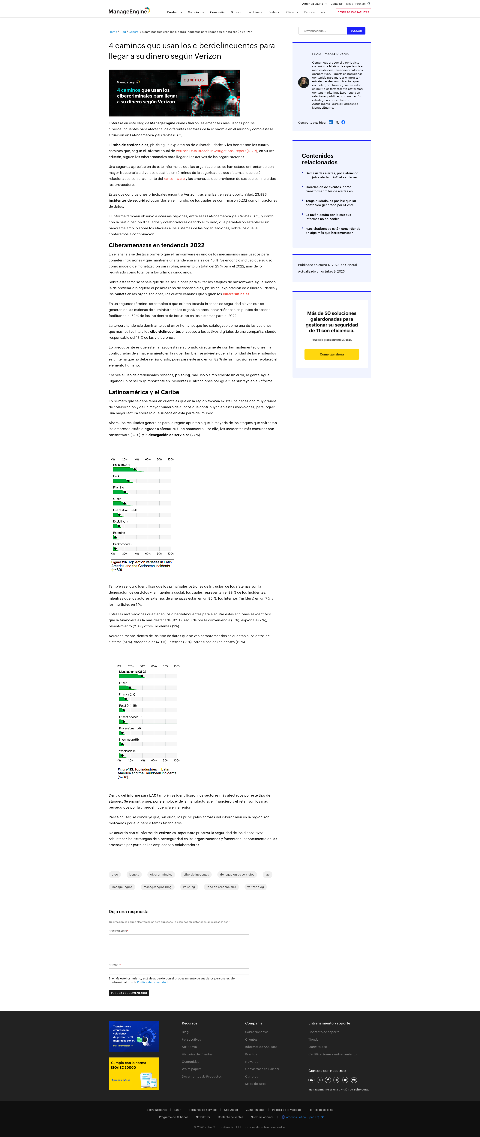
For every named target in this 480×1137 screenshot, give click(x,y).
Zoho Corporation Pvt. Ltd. (223, 1127)
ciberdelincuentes (196, 874)
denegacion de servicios (237, 874)
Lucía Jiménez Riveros (330, 54)
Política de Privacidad (286, 1109)
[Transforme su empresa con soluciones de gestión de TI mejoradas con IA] (134, 1036)
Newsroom (253, 1061)
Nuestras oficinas (262, 1117)
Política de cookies (321, 1109)
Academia (189, 1047)
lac (268, 874)
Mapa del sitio (255, 1084)
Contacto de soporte (324, 1032)
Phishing (189, 886)
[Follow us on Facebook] (328, 1080)
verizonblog (255, 886)
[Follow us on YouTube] (345, 1080)
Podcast (274, 12)
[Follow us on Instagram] (336, 1080)
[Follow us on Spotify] (354, 1080)
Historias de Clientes (197, 1054)
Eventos (251, 1054)
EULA (177, 1109)
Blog (185, 1032)
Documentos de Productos (202, 1076)
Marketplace (317, 1047)
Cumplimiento (255, 1109)
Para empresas (314, 12)
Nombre (114, 965)
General (351, 265)
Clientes (292, 12)
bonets (134, 874)
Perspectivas (191, 1039)
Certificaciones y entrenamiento (332, 1054)
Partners (360, 3)
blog (115, 874)
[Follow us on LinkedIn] (311, 1080)
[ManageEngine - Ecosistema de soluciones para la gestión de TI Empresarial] (129, 13)
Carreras (251, 1076)
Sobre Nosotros (257, 1032)
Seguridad (231, 1109)
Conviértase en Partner (262, 1069)
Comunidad (191, 1061)
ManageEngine (122, 886)
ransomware (174, 179)
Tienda (348, 3)
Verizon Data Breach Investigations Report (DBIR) (216, 151)
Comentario (118, 931)
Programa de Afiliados (173, 1117)
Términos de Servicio (203, 1109)
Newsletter (203, 1117)
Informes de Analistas (261, 1047)
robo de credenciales (221, 886)
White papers (192, 1069)
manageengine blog (158, 886)
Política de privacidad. (153, 982)
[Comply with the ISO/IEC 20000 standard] (134, 1073)
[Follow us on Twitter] (320, 1080)
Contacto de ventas (230, 1117)
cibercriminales (161, 874)
